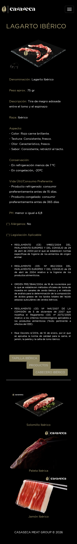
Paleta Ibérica (38, 470)
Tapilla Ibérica (24, 358)
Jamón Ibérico (38, 516)
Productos (38, 365)
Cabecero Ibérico (50, 372)
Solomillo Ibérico (38, 424)
